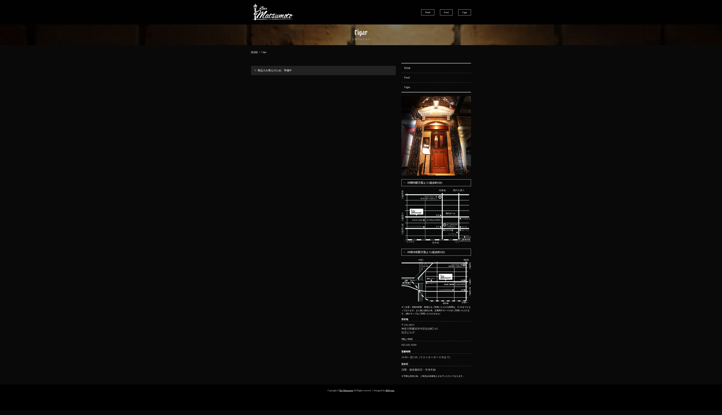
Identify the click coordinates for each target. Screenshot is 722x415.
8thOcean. (390, 390)
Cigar (464, 12)
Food (446, 12)
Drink (427, 12)
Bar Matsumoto (346, 390)
